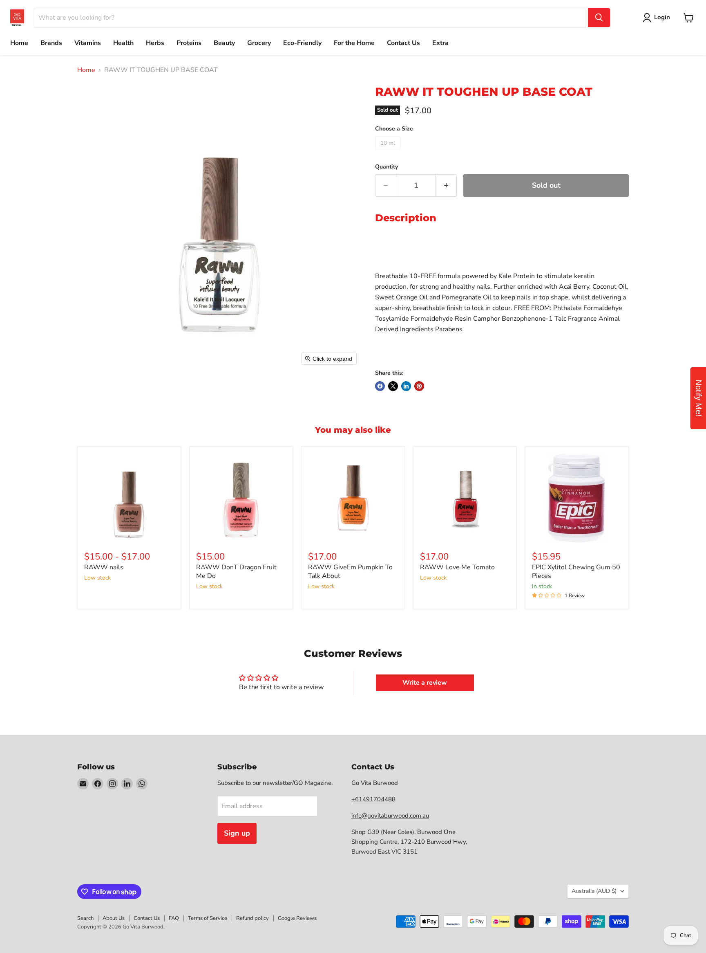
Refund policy (252, 918)
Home (19, 42)
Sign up (237, 833)
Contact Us (403, 42)
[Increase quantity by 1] (446, 185)
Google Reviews (297, 918)
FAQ (174, 918)
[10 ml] (388, 152)
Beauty (224, 42)
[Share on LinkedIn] (406, 386)
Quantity (386, 167)
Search (85, 918)
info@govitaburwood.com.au (390, 815)
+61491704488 (373, 799)
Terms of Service (207, 918)
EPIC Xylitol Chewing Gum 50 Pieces (576, 571)
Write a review (424, 682)
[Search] (599, 17)
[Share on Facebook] (380, 386)
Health (123, 42)
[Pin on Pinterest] (419, 386)
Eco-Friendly (302, 42)
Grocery (259, 42)
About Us (114, 918)
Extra (440, 42)
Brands (51, 42)
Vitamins (87, 42)
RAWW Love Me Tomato (457, 567)
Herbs (155, 42)
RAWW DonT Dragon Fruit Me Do (236, 571)
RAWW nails (103, 567)
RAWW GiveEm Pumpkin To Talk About (350, 571)
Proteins (188, 42)
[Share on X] (393, 386)
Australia (594, 891)
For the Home (354, 42)
